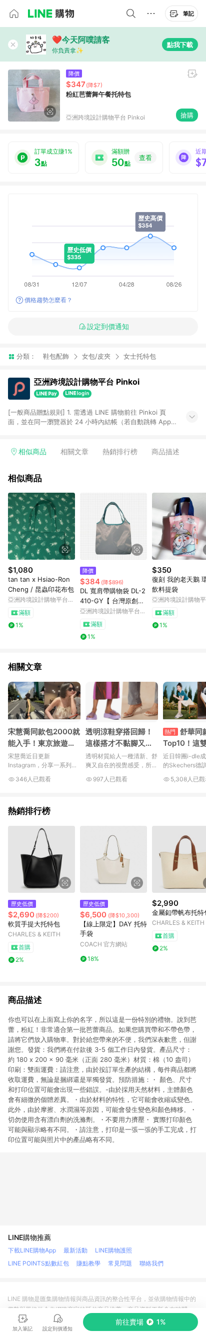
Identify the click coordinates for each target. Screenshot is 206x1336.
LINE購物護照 (113, 1250)
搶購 (187, 115)
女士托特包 (140, 356)
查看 (145, 158)
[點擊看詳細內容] (41, 526)
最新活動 (76, 1250)
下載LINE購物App (32, 1250)
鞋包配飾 (56, 356)
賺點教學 (88, 1263)
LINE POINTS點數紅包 (38, 1263)
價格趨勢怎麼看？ (48, 300)
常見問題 (120, 1263)
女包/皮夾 (96, 356)
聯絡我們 (152, 1263)
